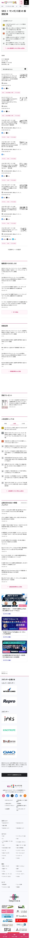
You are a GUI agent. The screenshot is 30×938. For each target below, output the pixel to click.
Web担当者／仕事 (6, 847)
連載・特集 (4, 825)
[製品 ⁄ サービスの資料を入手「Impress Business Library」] (7, 926)
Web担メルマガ (20, 823)
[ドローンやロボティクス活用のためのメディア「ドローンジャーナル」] (7, 930)
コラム (3, 871)
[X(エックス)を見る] (12, 795)
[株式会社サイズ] (9, 741)
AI (16, 6)
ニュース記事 (19, 884)
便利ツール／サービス (7, 873)
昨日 (6, 423)
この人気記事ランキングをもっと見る (15, 48)
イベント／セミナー (21, 873)
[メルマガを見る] (3, 795)
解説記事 (4, 884)
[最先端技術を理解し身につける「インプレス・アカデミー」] (21, 930)
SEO (2, 6)
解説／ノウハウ (5, 866)
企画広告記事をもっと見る (15, 587)
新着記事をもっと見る (15, 371)
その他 (18, 858)
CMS (3, 845)
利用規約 (19, 803)
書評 (18, 868)
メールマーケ (19, 855)
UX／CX (4, 850)
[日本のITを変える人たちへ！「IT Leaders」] (21, 917)
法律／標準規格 (20, 847)
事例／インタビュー (21, 866)
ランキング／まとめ (6, 876)
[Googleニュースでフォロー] (20, 795)
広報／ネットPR (5, 853)
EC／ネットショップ (20, 853)
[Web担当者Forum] (14, 787)
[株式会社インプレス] (14, 898)
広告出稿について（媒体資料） (21, 801)
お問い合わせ (8, 803)
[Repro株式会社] (9, 701)
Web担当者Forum (7, 2)
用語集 (18, 887)
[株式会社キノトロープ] (9, 730)
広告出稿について (20, 828)
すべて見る (15, 312)
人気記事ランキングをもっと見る (15, 491)
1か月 (23, 423)
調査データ (4, 868)
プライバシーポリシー (10, 805)
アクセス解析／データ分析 (7, 842)
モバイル (4, 855)
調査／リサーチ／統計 (21, 845)
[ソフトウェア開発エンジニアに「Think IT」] (21, 907)
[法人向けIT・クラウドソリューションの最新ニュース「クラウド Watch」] (7, 917)
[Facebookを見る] (7, 795)
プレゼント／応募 (6, 887)
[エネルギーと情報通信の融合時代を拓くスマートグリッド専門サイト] (7, 921)
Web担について (5, 828)
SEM (3, 858)
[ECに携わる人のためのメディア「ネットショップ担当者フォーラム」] (21, 921)
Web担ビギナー (5, 823)
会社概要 (7, 809)
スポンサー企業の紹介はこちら (14, 775)
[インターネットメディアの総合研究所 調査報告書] (21, 912)
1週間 (14, 423)
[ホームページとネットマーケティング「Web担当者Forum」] (7, 912)
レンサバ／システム (21, 850)
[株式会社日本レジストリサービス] (9, 718)
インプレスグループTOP (20, 809)
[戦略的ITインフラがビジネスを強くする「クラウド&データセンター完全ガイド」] (7, 907)
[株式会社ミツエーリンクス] (9, 690)
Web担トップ (4, 672)
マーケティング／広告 (10, 6)
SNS (20, 6)
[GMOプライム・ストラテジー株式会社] (9, 753)
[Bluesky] (16, 795)
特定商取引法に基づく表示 (21, 806)
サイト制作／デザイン (21, 842)
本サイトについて (9, 800)
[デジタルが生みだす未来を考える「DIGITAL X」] (21, 926)
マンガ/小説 (19, 871)
